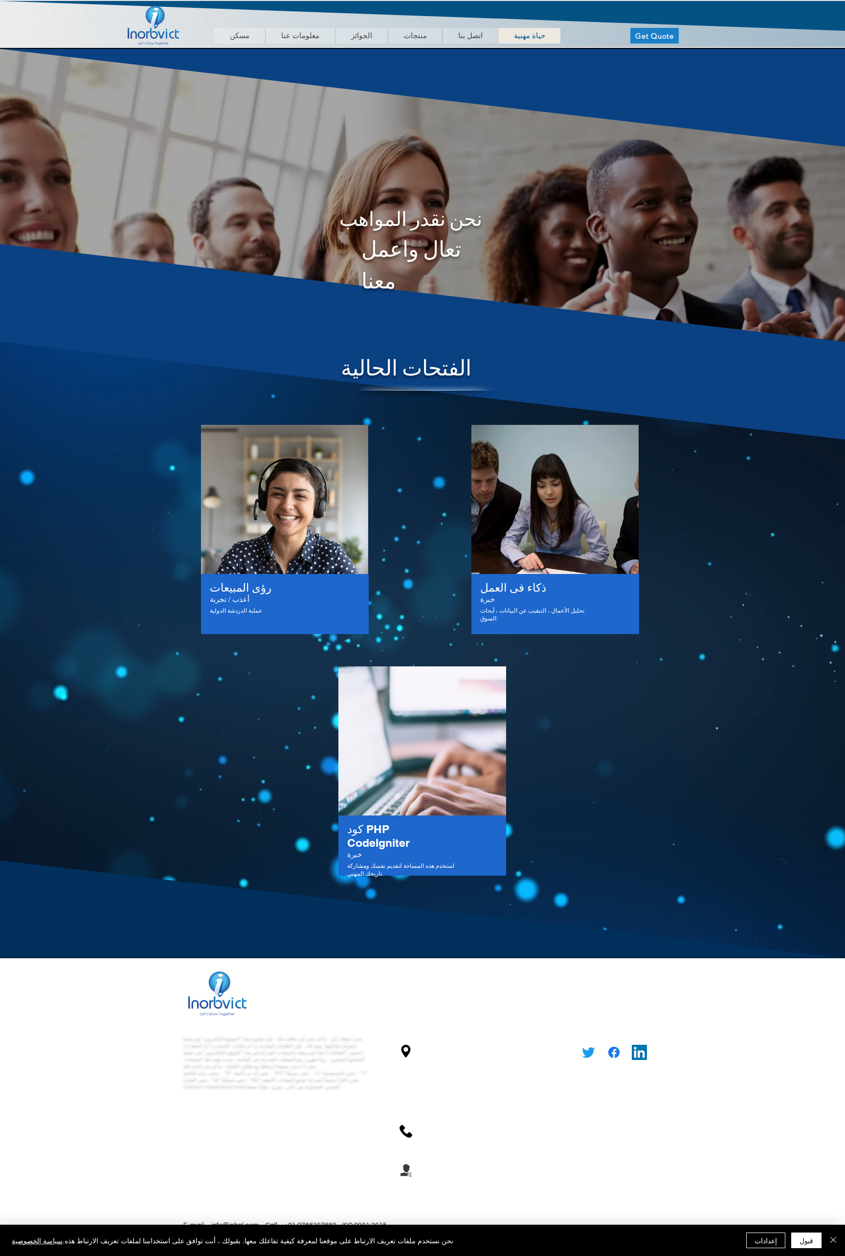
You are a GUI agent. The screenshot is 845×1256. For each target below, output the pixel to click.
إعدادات (766, 1240)
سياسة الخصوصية (37, 1240)
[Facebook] (614, 1052)
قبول (806, 1240)
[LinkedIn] (639, 1052)
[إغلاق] (833, 1240)
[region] (285, 534)
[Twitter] (588, 1052)
